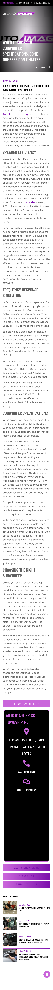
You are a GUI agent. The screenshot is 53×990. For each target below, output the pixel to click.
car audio (29, 202)
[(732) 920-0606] (26, 763)
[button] (47, 13)
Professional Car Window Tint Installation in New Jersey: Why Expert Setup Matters (33, 956)
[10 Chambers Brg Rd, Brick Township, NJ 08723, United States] (26, 731)
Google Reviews (27, 790)
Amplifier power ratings (16, 114)
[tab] (26, 703)
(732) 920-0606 (26, 772)
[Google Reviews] (26, 781)
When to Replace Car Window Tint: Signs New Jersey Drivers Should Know (33, 941)
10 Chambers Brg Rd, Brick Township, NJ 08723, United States (26, 747)
